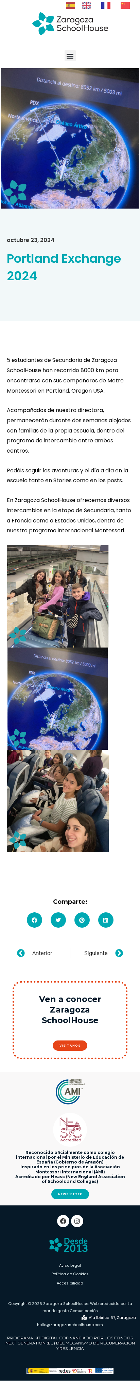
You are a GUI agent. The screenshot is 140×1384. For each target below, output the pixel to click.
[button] (70, 55)
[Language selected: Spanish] (101, 5)
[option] (88, 5)
